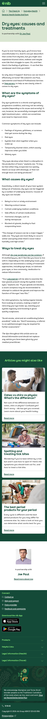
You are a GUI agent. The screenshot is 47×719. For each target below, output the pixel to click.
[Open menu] (43, 3)
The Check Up (14, 11)
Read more (9, 418)
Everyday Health (30, 11)
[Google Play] (11, 631)
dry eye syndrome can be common (26, 255)
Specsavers (9, 83)
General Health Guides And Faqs (15, 15)
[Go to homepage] (6, 3)
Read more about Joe (23, 579)
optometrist (12, 279)
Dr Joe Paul (25, 33)
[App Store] (10, 623)
